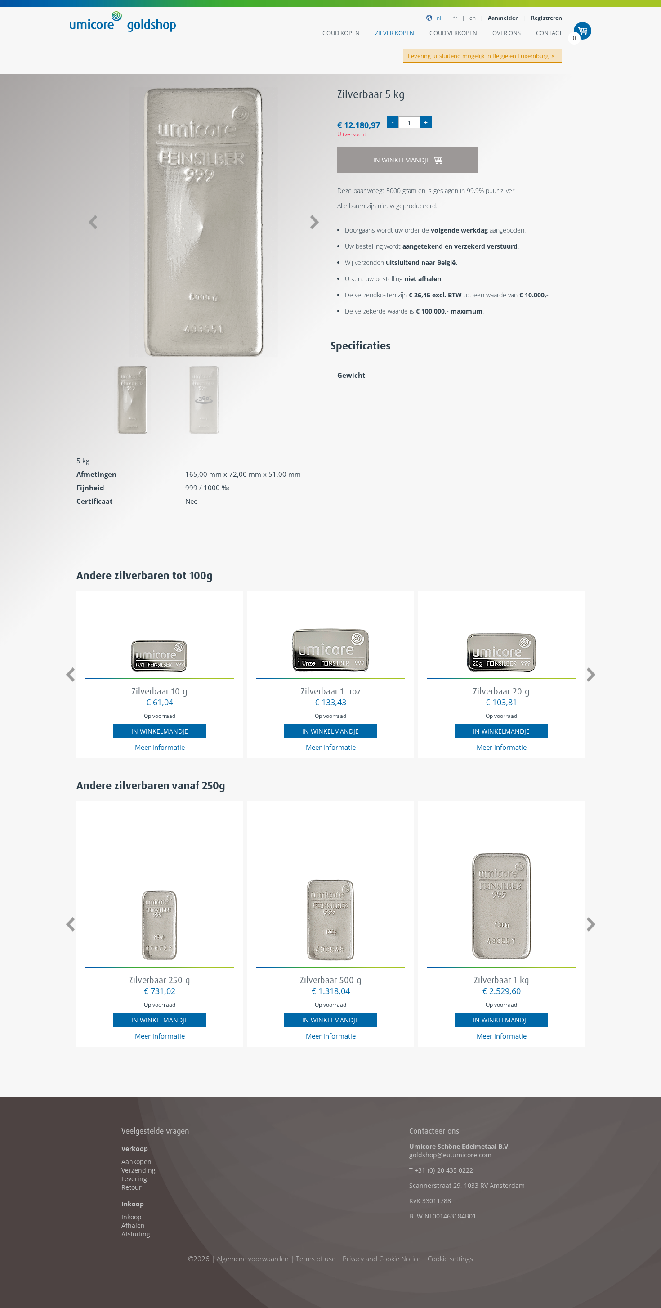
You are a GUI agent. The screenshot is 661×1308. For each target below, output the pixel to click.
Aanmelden (503, 18)
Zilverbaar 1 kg (501, 979)
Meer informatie (160, 747)
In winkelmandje (402, 160)
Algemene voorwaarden (253, 1258)
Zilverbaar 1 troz (331, 691)
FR (455, 18)
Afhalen (133, 1225)
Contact (549, 33)
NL (439, 18)
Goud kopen (341, 33)
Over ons (506, 33)
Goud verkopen (453, 33)
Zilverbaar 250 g (159, 979)
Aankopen (136, 1161)
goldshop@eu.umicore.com (450, 1155)
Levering (134, 1178)
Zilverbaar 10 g (160, 691)
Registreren (546, 18)
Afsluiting (135, 1234)
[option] (203, 222)
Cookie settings (450, 1258)
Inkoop (132, 1204)
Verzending (138, 1170)
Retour (131, 1187)
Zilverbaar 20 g (501, 691)
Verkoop (134, 1148)
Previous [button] (92, 222)
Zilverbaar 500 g (331, 979)
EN (472, 18)
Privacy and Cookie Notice (381, 1258)
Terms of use (315, 1258)
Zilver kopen (394, 33)
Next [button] (315, 222)
